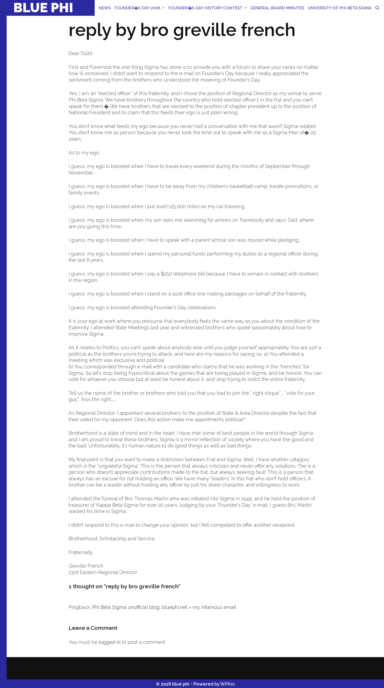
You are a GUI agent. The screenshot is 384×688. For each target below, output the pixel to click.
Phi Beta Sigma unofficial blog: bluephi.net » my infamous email (164, 607)
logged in (110, 642)
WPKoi (227, 684)
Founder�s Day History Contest (205, 8)
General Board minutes (277, 8)
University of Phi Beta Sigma (339, 8)
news (105, 8)
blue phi (43, 7)
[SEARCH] (377, 8)
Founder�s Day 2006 (137, 8)
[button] (163, 8)
